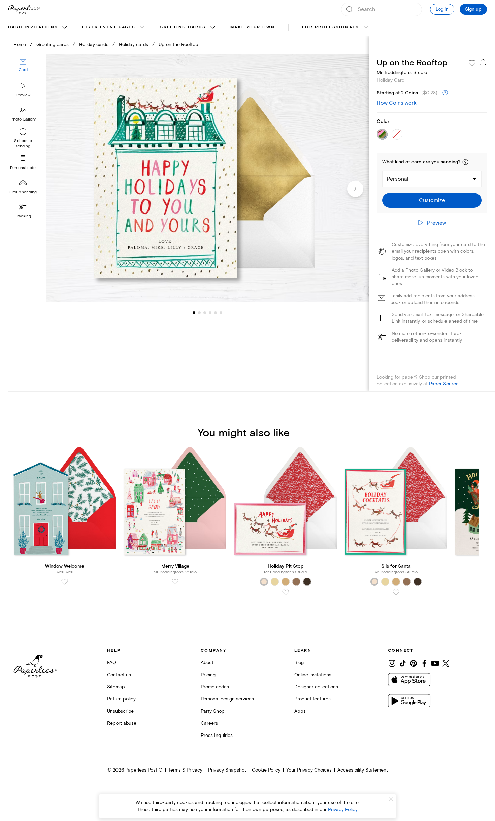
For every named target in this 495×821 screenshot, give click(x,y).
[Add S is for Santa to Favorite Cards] (396, 592)
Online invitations (312, 675)
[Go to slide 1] (194, 312)
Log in (442, 9)
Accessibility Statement (362, 770)
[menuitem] (38, 28)
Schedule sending (23, 143)
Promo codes (215, 687)
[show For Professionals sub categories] (366, 27)
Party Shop (213, 711)
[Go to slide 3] (199, 312)
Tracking (23, 216)
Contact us (119, 675)
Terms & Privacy (185, 770)
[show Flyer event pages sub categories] (142, 27)
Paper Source (444, 384)
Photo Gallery (23, 119)
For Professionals (330, 27)
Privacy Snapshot (227, 770)
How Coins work (397, 103)
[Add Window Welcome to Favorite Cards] (65, 582)
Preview (23, 95)
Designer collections (316, 687)
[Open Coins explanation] (445, 93)
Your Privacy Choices (309, 770)
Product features (312, 699)
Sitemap (116, 687)
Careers (209, 723)
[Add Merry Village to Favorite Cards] (175, 582)
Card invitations (33, 27)
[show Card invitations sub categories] (65, 27)
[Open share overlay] (483, 62)
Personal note (23, 167)
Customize (432, 200)
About (207, 662)
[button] (465, 162)
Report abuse (121, 723)
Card (23, 69)
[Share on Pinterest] (413, 663)
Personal (397, 179)
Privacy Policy (342, 809)
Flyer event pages (108, 27)
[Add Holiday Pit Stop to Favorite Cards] (286, 592)
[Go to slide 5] (210, 312)
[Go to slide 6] (215, 312)
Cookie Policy (266, 770)
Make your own (252, 27)
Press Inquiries (217, 735)
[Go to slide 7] (221, 312)
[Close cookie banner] (391, 799)
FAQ (111, 662)
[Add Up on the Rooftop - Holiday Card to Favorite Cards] (472, 63)
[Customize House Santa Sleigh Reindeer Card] (207, 178)
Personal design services (227, 699)
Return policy (121, 699)
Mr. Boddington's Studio (402, 72)
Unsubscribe (120, 711)
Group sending (23, 192)
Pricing (208, 675)
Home (19, 44)
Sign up (473, 9)
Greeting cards (183, 27)
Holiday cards (93, 44)
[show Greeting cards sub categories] (213, 27)
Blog (299, 662)
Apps (300, 711)
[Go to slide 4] (204, 312)
